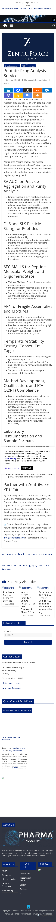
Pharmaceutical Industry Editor (35, 80)
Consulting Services (19, 748)
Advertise (6, 871)
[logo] (28, 830)
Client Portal (25, 873)
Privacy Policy (7, 890)
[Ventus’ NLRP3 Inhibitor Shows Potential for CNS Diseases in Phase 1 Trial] (25, 587)
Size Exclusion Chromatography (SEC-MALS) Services (26, 567)
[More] (37, 95)
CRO (3, 750)
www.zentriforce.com (11, 688)
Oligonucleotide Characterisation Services (27, 554)
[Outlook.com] (47, 90)
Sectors (23, 885)
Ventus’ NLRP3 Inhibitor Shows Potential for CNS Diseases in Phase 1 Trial (28, 602)
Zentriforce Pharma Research (11, 738)
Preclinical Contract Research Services (8, 596)
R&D (23, 66)
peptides (7, 83)
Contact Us (6, 875)
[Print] (37, 90)
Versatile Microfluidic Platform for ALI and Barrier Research (26, 8)
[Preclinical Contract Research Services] (8, 587)
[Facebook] (18, 90)
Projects (23, 889)
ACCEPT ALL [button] (26, 468)
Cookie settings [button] (12, 468)
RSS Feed (24, 893)
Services (32, 66)
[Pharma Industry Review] (5, 26)
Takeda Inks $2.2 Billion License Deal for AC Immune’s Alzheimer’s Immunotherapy (46, 602)
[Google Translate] (27, 95)
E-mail (7, 631)
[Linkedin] (8, 90)
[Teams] (8, 95)
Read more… (14, 768)
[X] (27, 90)
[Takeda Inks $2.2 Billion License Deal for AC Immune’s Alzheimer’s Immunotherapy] (43, 587)
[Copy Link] (18, 95)
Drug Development (12, 66)
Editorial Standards (9, 879)
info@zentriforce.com (14, 537)
